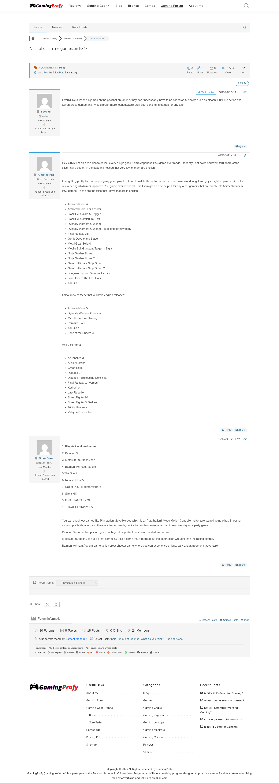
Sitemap (91, 744)
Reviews (148, 744)
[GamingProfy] (46, 6)
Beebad (46, 111)
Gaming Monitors (154, 730)
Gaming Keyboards (155, 715)
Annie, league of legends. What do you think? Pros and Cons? (147, 638)
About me (92, 693)
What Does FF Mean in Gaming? (224, 700)
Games (147, 700)
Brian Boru (58, 72)
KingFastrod (46, 174)
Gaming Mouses (153, 737)
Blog (146, 693)
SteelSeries (96, 722)
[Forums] (33, 38)
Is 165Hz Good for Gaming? (221, 726)
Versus (147, 752)
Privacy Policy (94, 737)
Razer (92, 715)
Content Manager (76, 638)
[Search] (247, 5)
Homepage (93, 730)
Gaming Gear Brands (99, 708)
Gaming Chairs (152, 708)
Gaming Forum (95, 700)
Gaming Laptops (153, 722)
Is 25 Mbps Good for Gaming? (223, 719)
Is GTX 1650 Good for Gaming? (223, 693)
